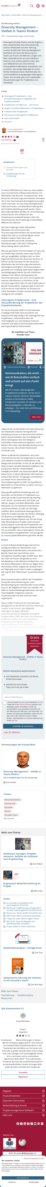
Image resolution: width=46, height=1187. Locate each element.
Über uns (7, 1115)
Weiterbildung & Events (15, 1105)
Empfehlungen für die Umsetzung (15, 175)
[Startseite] (10, 6)
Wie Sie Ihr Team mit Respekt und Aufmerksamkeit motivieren (20, 922)
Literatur (8, 121)
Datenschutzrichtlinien (23, 704)
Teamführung (7, 995)
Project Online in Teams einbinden (20, 926)
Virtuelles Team (10, 815)
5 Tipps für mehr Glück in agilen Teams (22, 918)
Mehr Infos (36, 417)
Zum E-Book (38, 864)
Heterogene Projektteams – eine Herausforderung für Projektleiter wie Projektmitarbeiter (20, 99)
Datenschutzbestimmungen (34, 1158)
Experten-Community (14, 1100)
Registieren (23, 1077)
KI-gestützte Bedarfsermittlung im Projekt (21, 885)
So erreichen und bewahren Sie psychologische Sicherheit (19, 904)
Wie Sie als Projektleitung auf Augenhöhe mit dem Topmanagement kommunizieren (24, 909)
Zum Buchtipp (37, 984)
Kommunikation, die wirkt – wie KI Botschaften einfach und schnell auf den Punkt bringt (23, 379)
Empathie (8, 807)
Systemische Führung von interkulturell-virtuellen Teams (22, 979)
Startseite (5, 15)
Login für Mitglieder (12, 732)
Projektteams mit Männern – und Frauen (21, 105)
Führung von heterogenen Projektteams (21, 115)
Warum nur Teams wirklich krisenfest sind (24, 913)
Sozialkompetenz (25, 995)
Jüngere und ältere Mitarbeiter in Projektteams (24, 108)
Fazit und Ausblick (11, 118)
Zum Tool (39, 952)
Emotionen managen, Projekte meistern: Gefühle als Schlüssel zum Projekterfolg (20, 856)
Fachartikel (16, 15)
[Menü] (43, 6)
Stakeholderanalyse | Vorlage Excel (22, 947)
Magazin (7, 1090)
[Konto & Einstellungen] (38, 6)
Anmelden (23, 1072)
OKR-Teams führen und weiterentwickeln (23, 916)
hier (16, 720)
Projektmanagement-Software (18, 1110)
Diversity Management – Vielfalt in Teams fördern (22, 773)
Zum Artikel (11, 782)
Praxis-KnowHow (11, 1095)
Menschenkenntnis (12, 800)
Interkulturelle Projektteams (16, 111)
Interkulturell (9, 803)
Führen (7, 811)
